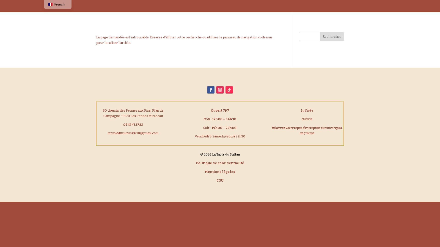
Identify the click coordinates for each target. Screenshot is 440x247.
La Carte (265, 5)
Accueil (245, 5)
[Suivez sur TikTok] (229, 90)
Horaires (293, 5)
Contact (335, 5)
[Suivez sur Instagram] (220, 90)
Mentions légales (220, 172)
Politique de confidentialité (220, 163)
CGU (220, 181)
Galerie (314, 5)
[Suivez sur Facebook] (210, 90)
